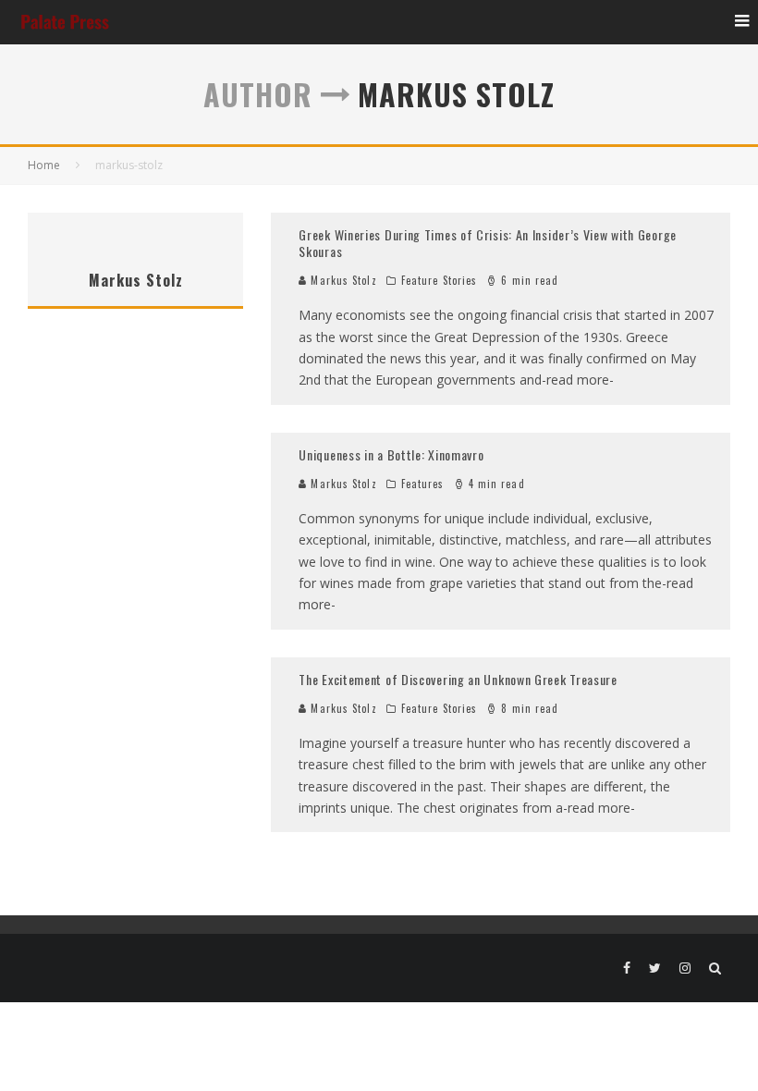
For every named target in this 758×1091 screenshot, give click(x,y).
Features (423, 483)
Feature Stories (439, 280)
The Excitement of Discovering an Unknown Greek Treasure (458, 679)
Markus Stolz (341, 280)
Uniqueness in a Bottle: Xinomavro (391, 454)
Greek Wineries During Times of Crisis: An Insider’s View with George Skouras (488, 243)
